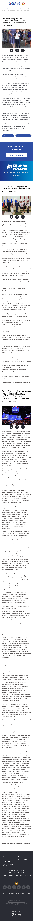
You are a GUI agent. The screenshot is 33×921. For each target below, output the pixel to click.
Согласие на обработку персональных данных (16, 906)
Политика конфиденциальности (16, 901)
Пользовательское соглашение (16, 900)
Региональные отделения (7, 860)
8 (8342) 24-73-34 (16, 872)
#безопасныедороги (23, 135)
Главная (4, 8)
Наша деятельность (13, 8)
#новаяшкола (8, 135)
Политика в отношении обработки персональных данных (16, 904)
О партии (6, 857)
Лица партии (22, 857)
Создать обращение (16, 155)
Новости (23, 8)
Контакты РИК (22, 860)
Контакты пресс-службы (8, 865)
